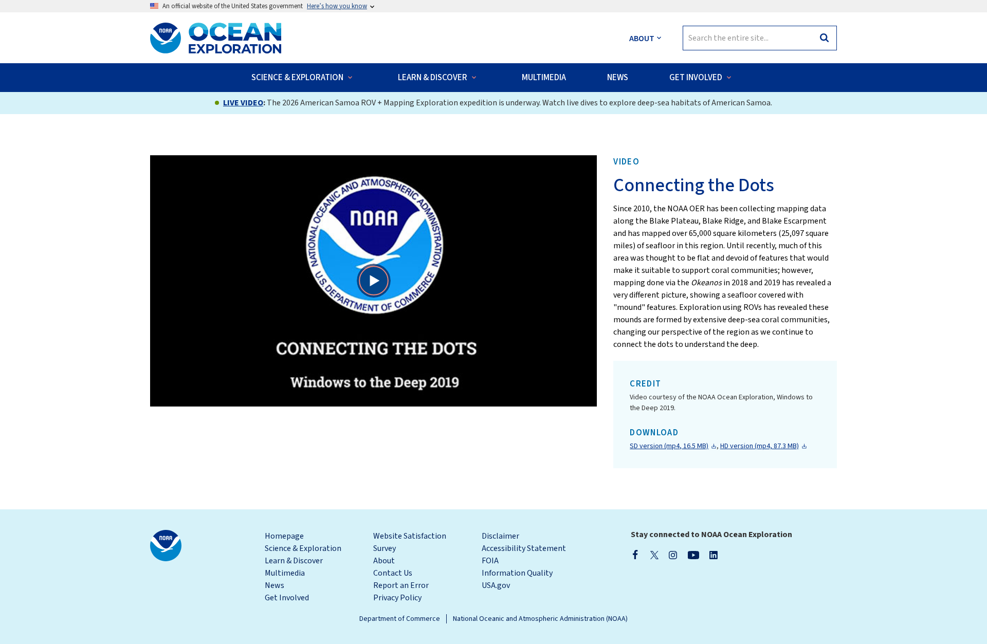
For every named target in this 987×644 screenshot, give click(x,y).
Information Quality (517, 573)
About (384, 560)
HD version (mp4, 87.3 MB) (759, 446)
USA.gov (496, 585)
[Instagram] (673, 554)
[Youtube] (693, 554)
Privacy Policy (397, 597)
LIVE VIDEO (243, 102)
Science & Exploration (303, 548)
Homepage (284, 536)
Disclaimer (500, 536)
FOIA (490, 560)
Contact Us (392, 573)
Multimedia (285, 573)
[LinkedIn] (713, 554)
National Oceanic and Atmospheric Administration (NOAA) (540, 618)
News (274, 585)
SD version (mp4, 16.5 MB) (669, 446)
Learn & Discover (294, 560)
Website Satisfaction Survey (409, 542)
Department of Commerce (399, 618)
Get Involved (287, 597)
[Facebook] (635, 554)
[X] (654, 554)
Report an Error (401, 585)
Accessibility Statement (524, 548)
